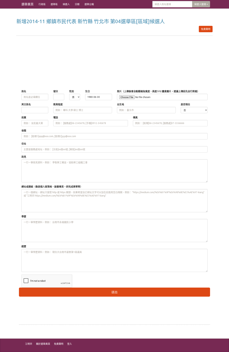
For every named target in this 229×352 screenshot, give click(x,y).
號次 (55, 91)
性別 (71, 91)
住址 (23, 143)
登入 (69, 343)
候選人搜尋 (200, 4)
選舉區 (54, 4)
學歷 (23, 216)
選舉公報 (89, 4)
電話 (55, 117)
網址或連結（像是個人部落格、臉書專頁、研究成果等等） (51, 186)
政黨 (23, 117)
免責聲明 (205, 29)
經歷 (23, 246)
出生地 (120, 104)
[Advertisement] (114, 62)
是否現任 (185, 104)
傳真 (135, 117)
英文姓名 (26, 104)
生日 (87, 91)
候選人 (66, 4)
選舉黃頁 (27, 4)
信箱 (23, 130)
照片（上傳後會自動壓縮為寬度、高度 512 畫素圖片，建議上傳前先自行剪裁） (158, 91)
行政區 (42, 4)
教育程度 (58, 104)
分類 (77, 4)
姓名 (23, 91)
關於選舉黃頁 (43, 343)
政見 (23, 156)
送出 (114, 292)
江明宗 (28, 343)
